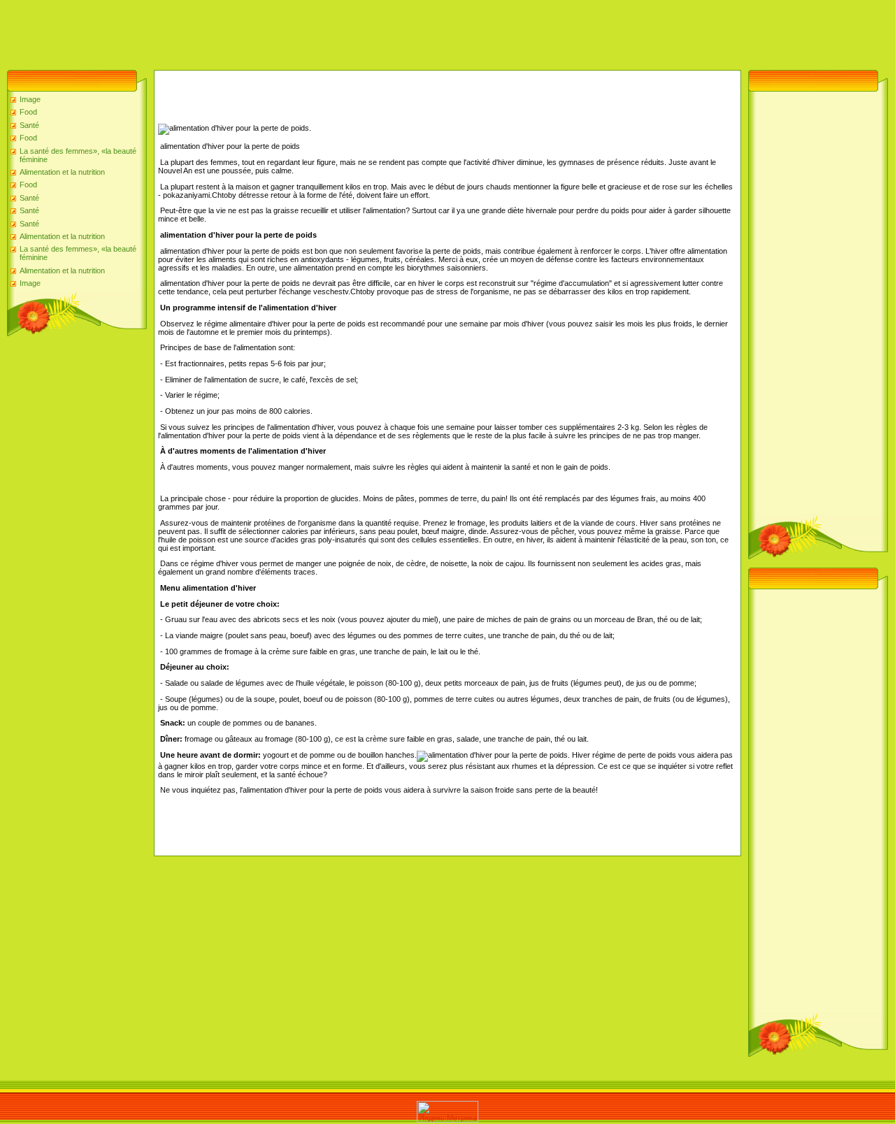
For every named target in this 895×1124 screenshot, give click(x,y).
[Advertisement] (254, 31)
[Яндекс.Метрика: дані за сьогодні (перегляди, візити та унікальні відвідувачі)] (447, 1112)
